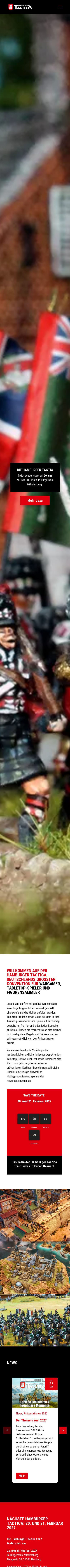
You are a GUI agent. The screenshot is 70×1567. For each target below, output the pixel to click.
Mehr (22, 1475)
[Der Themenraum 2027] (35, 1393)
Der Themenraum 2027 (31, 1420)
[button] (63, 1430)
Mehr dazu (35, 500)
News (19, 1413)
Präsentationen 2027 (35, 1413)
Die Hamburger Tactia (35, 470)
